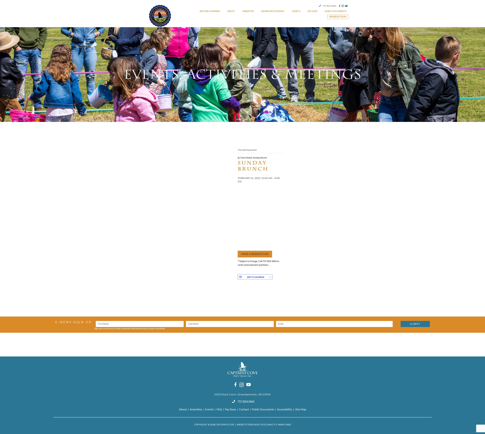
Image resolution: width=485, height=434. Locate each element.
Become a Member (210, 11)
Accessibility (284, 409)
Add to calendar (255, 277)
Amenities (248, 11)
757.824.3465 (329, 6)
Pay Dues (312, 11)
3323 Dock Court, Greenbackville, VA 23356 (242, 394)
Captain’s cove (225, 424)
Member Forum (337, 16)
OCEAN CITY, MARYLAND (277, 424)
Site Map (300, 409)
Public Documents (336, 11)
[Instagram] (343, 6)
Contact (244, 409)
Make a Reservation (255, 254)
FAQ (219, 409)
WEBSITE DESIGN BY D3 (250, 424)
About (231, 11)
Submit (415, 324)
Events (296, 11)
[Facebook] (339, 6)
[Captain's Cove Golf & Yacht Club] (160, 15)
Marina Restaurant (273, 11)
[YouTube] (346, 6)
